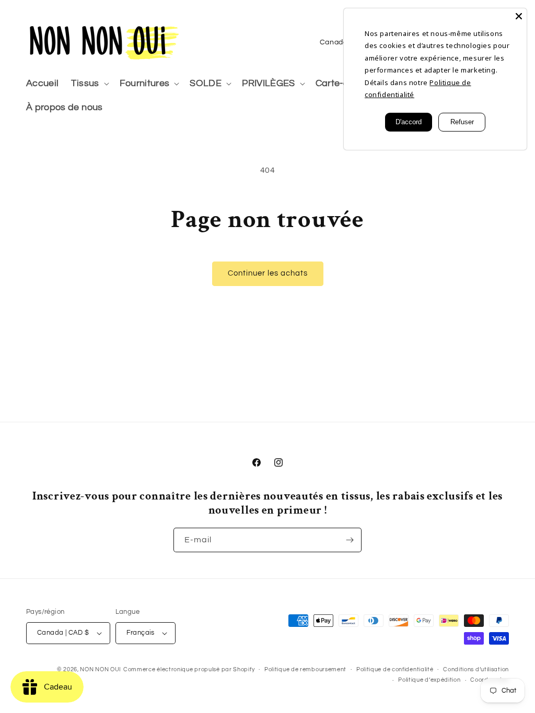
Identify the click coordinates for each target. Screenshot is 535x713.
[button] (89, 84)
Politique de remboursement (305, 669)
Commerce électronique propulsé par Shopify (188, 669)
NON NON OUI (100, 669)
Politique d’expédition (429, 680)
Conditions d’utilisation (476, 669)
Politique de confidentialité (395, 669)
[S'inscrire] (349, 540)
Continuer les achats (268, 273)
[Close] (519, 16)
